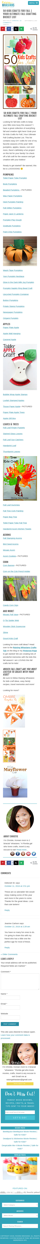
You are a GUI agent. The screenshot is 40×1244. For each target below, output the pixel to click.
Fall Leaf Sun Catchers (13, 440)
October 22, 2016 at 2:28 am (17, 927)
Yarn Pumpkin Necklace (13, 276)
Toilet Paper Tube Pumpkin (15, 178)
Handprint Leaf (9, 446)
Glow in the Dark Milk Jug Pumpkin (18, 282)
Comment (6, 972)
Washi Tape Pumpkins (13, 270)
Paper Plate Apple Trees (14, 412)
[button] (33, 3)
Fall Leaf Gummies (11, 505)
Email (4, 1004)
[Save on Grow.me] (26, 29)
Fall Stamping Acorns (12, 538)
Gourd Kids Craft (10, 638)
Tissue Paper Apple (11, 406)
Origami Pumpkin (10, 318)
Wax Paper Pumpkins (12, 196)
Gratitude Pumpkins (12, 226)
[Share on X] (16, 29)
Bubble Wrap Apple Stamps (15, 394)
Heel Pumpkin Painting (13, 202)
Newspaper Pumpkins (12, 312)
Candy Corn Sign (10, 605)
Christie (15, 20)
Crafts (6, 24)
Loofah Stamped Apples (13, 400)
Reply (7, 910)
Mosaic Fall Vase (10, 614)
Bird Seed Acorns (10, 544)
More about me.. (20, 1083)
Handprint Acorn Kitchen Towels (17, 529)
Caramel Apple (9, 339)
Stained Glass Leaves (12, 434)
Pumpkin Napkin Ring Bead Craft (17, 288)
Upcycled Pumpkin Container (16, 294)
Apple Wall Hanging (11, 333)
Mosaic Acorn (9, 550)
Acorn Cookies (9, 556)
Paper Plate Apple (11, 327)
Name (4, 994)
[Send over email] (21, 29)
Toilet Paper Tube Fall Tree (15, 523)
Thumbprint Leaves (11, 452)
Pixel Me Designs (32, 1238)
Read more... (22, 850)
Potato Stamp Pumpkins (13, 306)
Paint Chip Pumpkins (12, 232)
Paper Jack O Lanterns (13, 214)
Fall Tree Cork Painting (13, 511)
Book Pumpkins (10, 184)
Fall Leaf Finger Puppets (14, 428)
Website (4, 1014)
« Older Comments (9, 954)
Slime (5, 632)
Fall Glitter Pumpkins (12, 208)
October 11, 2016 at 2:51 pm (17, 886)
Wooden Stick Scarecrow (14, 626)
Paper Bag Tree (10, 517)
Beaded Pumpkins (11, 190)
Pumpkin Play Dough (12, 220)
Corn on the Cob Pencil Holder (16, 571)
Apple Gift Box (9, 418)
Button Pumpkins (10, 300)
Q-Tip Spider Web (11, 620)
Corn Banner (8, 565)
